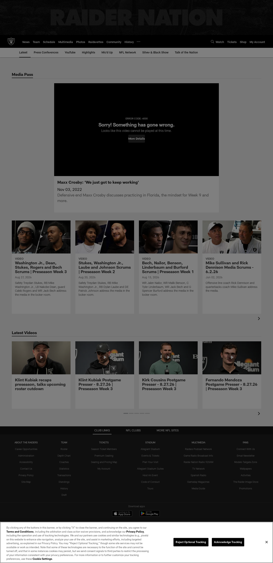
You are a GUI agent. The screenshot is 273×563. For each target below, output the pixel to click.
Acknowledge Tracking (228, 542)
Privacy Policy (135, 531)
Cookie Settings (42, 558)
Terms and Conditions (20, 531)
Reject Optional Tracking (191, 542)
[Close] (266, 542)
